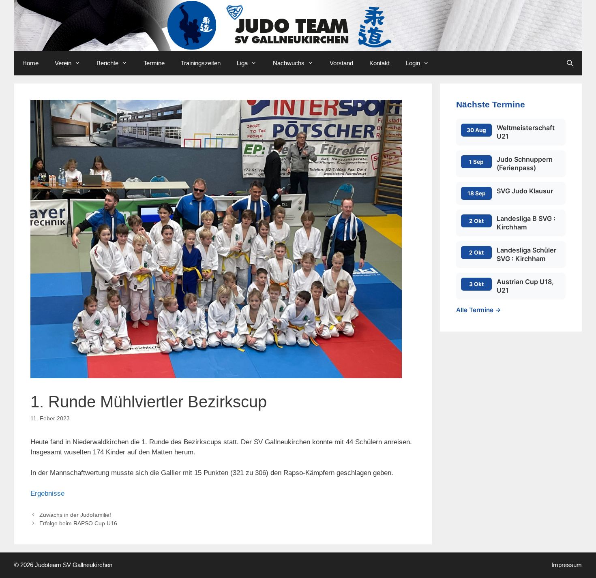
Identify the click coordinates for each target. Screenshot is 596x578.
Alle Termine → (478, 310)
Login (413, 63)
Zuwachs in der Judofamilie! (75, 515)
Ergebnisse (47, 493)
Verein (63, 63)
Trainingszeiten (201, 63)
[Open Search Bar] (570, 63)
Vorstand (341, 63)
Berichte (107, 63)
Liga (242, 63)
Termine (154, 63)
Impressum (566, 564)
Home (30, 63)
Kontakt (379, 63)
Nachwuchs (288, 63)
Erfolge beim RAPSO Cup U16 (78, 523)
